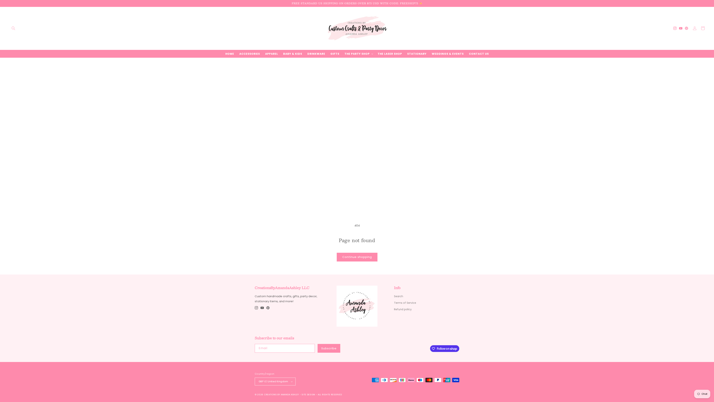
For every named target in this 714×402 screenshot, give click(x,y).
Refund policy (403, 309)
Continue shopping (357, 257)
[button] (13, 28)
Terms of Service (405, 303)
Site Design (308, 394)
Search (398, 296)
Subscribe (329, 348)
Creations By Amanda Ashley (281, 394)
